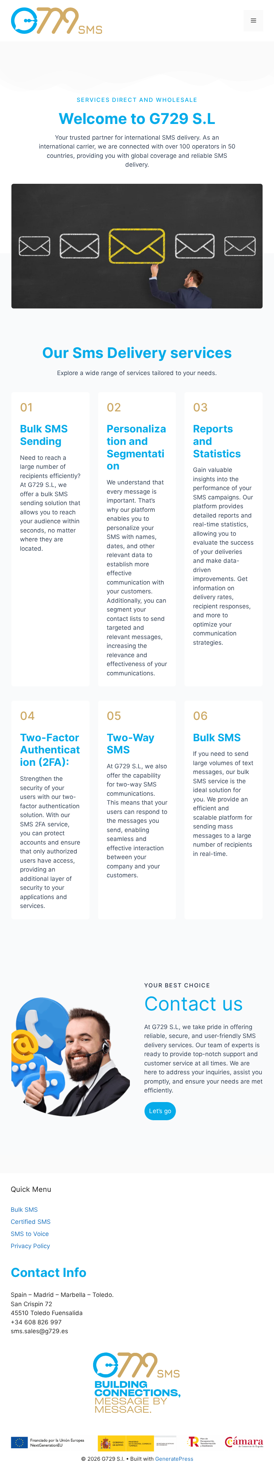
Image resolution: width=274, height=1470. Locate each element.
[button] (160, 1111)
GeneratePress (174, 1458)
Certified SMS (31, 1221)
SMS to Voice (30, 1233)
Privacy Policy (30, 1246)
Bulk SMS (24, 1209)
